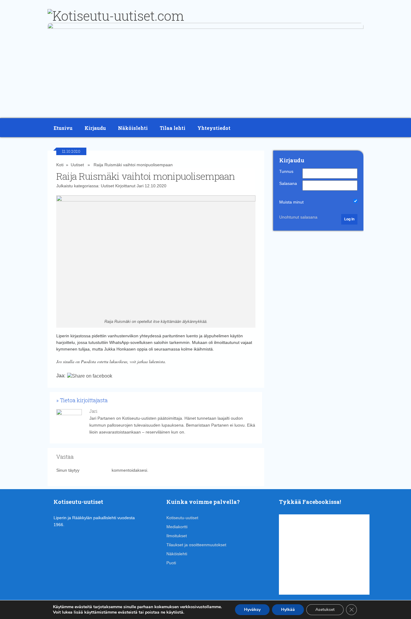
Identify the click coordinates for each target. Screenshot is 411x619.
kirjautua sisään (95, 470)
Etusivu (63, 128)
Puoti (171, 562)
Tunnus (286, 171)
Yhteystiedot (213, 128)
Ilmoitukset (176, 535)
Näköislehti (133, 128)
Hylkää (288, 609)
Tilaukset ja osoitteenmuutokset (196, 544)
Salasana (288, 183)
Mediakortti (176, 526)
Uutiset (77, 164)
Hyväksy (252, 609)
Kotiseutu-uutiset (182, 517)
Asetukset (325, 609)
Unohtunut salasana (298, 217)
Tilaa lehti (172, 128)
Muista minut (291, 202)
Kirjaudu (95, 128)
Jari (140, 185)
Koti (59, 164)
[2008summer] (205, 27)
